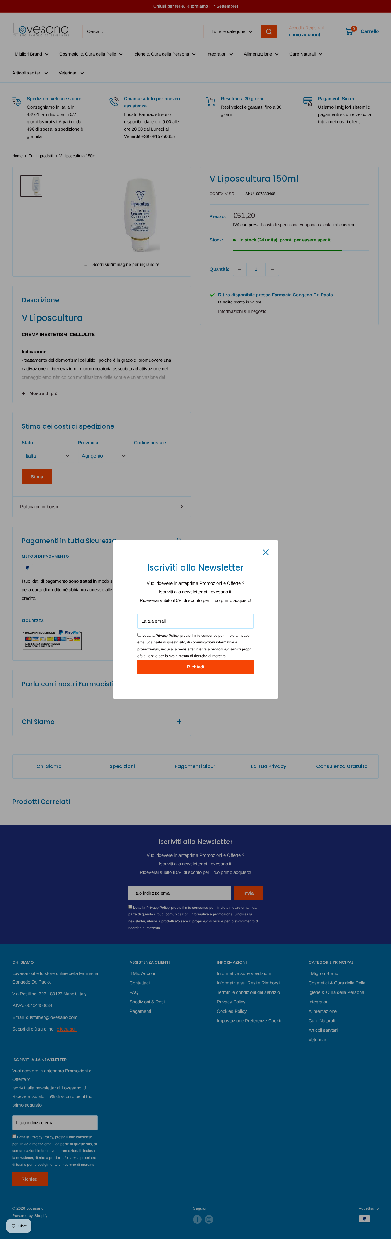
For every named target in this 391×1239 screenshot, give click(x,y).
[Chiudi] (266, 552)
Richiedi (195, 666)
